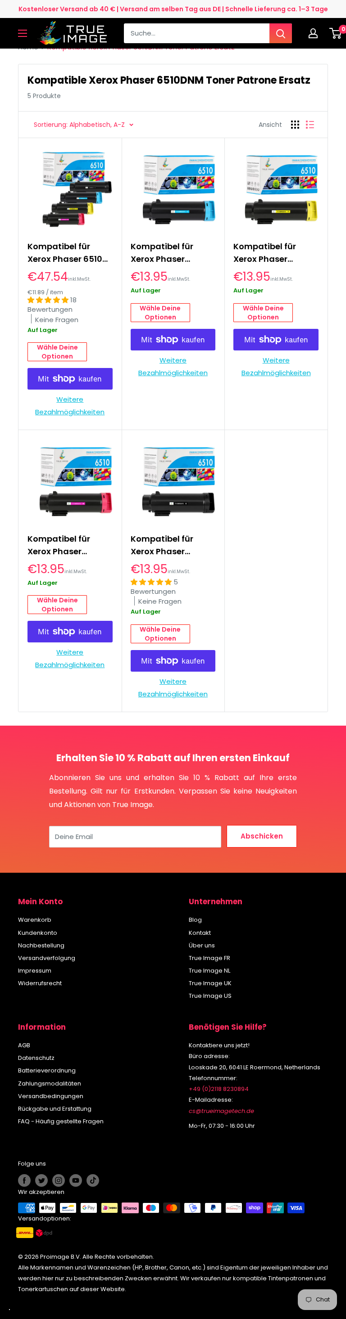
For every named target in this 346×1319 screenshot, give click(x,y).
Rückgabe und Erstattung (54, 1108)
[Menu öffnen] (22, 33)
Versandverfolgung (46, 958)
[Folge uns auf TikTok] (92, 1180)
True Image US (210, 995)
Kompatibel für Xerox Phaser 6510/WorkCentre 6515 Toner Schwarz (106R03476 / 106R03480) (171, 545)
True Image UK (210, 983)
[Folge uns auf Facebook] (24, 1180)
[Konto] (315, 33)
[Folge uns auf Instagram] (58, 1180)
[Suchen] (280, 33)
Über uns (202, 945)
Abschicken (262, 836)
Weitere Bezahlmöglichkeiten (70, 406)
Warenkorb (34, 919)
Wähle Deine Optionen (57, 352)
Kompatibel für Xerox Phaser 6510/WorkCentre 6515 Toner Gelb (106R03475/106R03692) (276, 253)
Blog (195, 919)
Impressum (34, 970)
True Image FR (209, 958)
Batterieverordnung (47, 1070)
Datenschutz (36, 1058)
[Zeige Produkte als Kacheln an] (295, 125)
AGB (24, 1045)
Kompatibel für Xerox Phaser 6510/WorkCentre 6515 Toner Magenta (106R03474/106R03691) (70, 545)
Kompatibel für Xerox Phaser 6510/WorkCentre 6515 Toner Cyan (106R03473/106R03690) (173, 253)
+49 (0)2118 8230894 (219, 1089)
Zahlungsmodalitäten (49, 1083)
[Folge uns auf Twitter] (41, 1180)
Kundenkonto (37, 933)
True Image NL (209, 970)
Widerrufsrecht (40, 983)
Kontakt (200, 933)
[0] (335, 33)
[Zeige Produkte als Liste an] (310, 125)
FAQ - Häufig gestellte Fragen (61, 1121)
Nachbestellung (41, 945)
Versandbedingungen (50, 1096)
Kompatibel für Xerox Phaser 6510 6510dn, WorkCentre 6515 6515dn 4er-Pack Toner (69, 253)
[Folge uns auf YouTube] (75, 1180)
